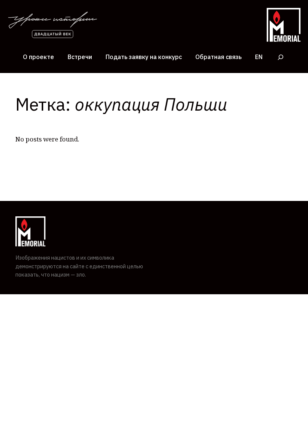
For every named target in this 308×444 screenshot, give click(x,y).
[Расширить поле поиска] (280, 57)
